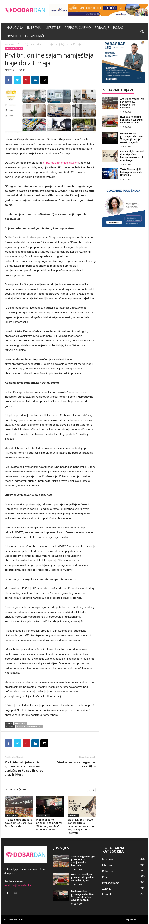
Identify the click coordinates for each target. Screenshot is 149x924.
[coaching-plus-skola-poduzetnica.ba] (123, 206)
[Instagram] (16, 893)
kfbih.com (20, 723)
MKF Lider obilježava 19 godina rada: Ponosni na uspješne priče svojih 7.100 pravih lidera (24, 768)
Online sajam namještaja (29, 726)
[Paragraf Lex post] (123, 61)
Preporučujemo (77, 27)
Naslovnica (9, 44)
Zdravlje (102, 27)
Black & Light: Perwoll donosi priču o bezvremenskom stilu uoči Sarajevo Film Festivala (81, 826)
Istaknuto (73, 815)
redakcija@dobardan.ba (17, 885)
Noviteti (13, 36)
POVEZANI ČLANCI (16, 789)
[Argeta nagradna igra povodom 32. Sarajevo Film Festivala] (19, 806)
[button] (142, 32)
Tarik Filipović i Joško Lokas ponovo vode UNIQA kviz (131, 172)
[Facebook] (8, 893)
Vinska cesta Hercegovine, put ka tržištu (76, 764)
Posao (118, 27)
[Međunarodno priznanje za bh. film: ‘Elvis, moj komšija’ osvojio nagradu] (50, 806)
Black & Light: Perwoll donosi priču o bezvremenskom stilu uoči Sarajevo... (132, 156)
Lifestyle (53, 27)
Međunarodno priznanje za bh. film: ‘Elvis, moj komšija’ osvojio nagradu (49, 824)
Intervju (34, 27)
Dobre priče (35, 36)
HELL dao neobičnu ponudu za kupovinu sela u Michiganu (131, 119)
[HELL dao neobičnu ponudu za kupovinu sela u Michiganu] (110, 121)
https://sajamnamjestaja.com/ (61, 162)
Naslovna (14, 27)
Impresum (131, 919)
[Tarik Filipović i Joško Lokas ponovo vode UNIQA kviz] (110, 173)
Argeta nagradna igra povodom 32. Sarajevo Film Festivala (18, 823)
